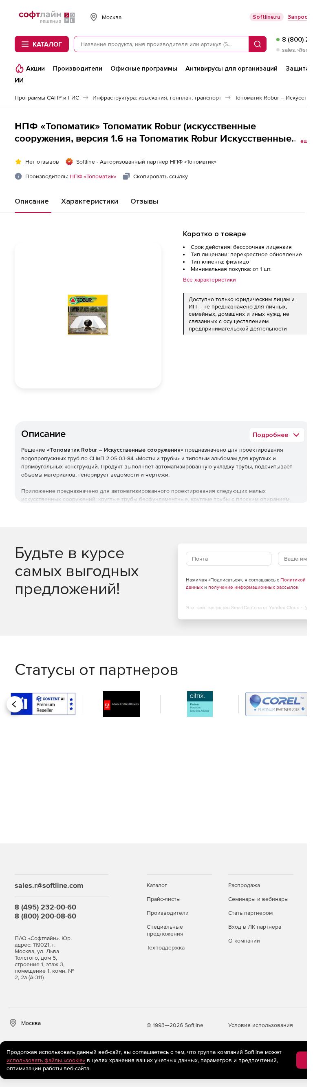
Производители (168, 913)
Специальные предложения (165, 930)
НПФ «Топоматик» (93, 176)
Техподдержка (166, 947)
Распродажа (244, 885)
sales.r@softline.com (49, 885)
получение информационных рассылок (253, 587)
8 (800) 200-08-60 (45, 916)
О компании (244, 940)
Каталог (157, 885)
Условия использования (260, 1025)
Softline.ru (266, 16)
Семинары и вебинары (258, 899)
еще (305, 141)
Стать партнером (250, 913)
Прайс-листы (164, 899)
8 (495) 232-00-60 (45, 907)
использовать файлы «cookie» (46, 1060)
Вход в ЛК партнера (254, 926)
